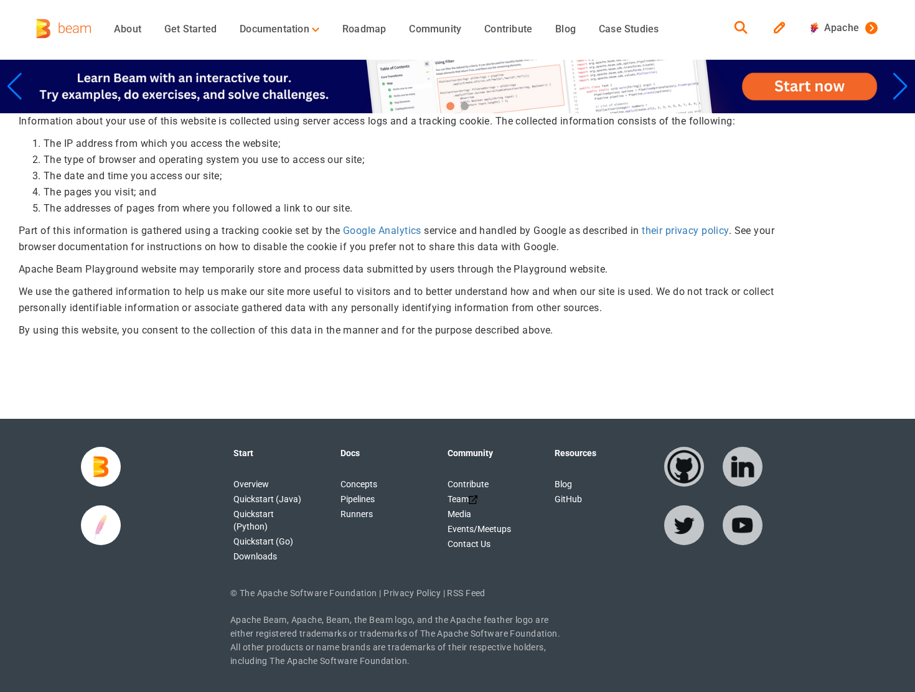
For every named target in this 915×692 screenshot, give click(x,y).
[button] (450, 106)
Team (458, 499)
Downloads (255, 556)
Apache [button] (839, 28)
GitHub (568, 499)
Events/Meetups (479, 529)
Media (459, 514)
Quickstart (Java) (267, 499)
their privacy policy (685, 230)
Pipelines (357, 499)
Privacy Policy (412, 593)
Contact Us (469, 544)
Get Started (190, 29)
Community (435, 29)
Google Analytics (382, 230)
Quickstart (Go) (263, 541)
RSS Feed (466, 593)
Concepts (358, 484)
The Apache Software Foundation (308, 593)
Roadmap (364, 29)
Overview (251, 484)
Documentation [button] (276, 29)
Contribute (508, 29)
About (127, 29)
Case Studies (629, 29)
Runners (356, 514)
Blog (565, 29)
